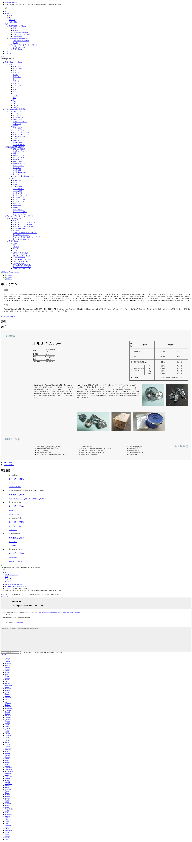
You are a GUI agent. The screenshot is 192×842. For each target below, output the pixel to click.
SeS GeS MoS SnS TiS (20, 254)
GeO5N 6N (13, 530)
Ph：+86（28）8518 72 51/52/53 (16, 586)
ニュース (8, 51)
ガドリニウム (17, 180)
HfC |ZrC (16, 248)
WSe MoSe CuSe (18, 263)
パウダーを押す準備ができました (25, 233)
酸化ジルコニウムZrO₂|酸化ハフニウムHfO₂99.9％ (26, 499)
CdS (14, 102)
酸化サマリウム (18, 207)
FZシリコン (17, 115)
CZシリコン (17, 113)
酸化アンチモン (18, 157)
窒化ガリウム (17, 143)
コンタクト (9, 53)
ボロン (15, 75)
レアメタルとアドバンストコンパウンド (23, 45)
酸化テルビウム (18, 210)
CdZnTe (15, 105)
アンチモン (17, 66)
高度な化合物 (17, 49)
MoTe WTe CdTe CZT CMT (22, 268)
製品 (6, 24)
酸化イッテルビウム (20, 212)
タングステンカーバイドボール (24, 222)
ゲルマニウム (17, 83)
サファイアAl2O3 (19, 145)
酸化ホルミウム (18, 201)
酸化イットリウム (19, 214)
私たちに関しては (11, 13)
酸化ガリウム (17, 161)
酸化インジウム (18, 166)
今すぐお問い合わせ (8, 317)
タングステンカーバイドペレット (25, 224)
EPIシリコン (17, 119)
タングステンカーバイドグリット (25, 226)
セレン (15, 91)
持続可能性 (13, 22)
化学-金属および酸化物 (21, 41)
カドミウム (17, 77)
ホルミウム (17, 182)
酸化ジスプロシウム (20, 195)
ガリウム (16, 81)
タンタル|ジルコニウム (21, 239)
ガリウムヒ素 (17, 128)
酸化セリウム (17, 193)
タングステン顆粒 (19, 228)
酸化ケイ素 (17, 170)
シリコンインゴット (20, 122)
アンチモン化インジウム (21, 134)
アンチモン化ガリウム (21, 132)
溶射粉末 (16, 231)
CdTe (14, 104)
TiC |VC (15, 250)
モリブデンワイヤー (20, 220)
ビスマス (16, 73)
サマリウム (17, 184)
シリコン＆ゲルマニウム (21, 34)
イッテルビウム (18, 189)
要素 (14, 28)
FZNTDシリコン (18, 117)
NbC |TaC (16, 247)
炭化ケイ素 (17, 140)
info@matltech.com (11, 2)
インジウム (17, 85)
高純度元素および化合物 (17, 26)
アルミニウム (17, 68)
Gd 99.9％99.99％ (15, 487)
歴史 (10, 18)
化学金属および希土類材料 (18, 39)
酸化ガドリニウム (19, 199)
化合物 (15, 30)
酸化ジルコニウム (19, 172)
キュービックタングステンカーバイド (26, 237)
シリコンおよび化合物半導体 (19, 32)
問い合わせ (5, 596)
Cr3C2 (15, 243)
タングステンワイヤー (21, 235)
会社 (10, 15)
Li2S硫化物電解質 (19, 257)
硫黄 (14, 89)
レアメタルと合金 (19, 47)
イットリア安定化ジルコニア (23, 176)
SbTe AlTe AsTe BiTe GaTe (22, 265)
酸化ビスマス (17, 159)
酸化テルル (17, 168)
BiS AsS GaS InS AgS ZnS (21, 256)
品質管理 (12, 20)
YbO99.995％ (14, 514)
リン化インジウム (19, 136)
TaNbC (15, 245)
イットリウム (17, 191)
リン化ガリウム (18, 138)
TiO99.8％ (12, 545)
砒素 (14, 70)
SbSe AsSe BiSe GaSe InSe (21, 259)
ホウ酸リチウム (18, 151)
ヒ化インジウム (18, 130)
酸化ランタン (17, 203)
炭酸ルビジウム (18, 155)
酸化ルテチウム (18, 205)
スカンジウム (17, 187)
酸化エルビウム (18, 197)
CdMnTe (15, 107)
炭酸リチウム (17, 153)
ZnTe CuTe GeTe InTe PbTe (22, 267)
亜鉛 (14, 98)
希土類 (15, 43)
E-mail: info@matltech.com (13, 584)
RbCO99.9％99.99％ (16, 561)
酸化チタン (17, 174)
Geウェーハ (17, 124)
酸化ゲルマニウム (19, 163)
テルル (15, 96)
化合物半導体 (17, 36)
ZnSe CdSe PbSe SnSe (20, 261)
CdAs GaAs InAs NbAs (20, 252)
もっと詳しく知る (16, 479)
